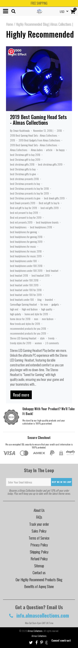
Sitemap (39, 565)
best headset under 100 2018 (24, 280)
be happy (60, 150)
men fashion (47, 319)
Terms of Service (39, 538)
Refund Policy (39, 558)
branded (49, 300)
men (36, 319)
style (42, 338)
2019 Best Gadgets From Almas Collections (39, 140)
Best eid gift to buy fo (49, 203)
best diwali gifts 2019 (54, 198)
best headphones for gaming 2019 (26, 242)
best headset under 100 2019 (24, 285)
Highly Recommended (40, 34)
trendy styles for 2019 (20, 343)
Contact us (39, 572)
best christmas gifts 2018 (22, 164)
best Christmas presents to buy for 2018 (29, 188)
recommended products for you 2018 (28, 329)
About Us (39, 510)
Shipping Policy (39, 551)
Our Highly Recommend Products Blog (39, 579)
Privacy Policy (39, 544)
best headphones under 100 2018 (26, 266)
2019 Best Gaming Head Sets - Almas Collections (38, 119)
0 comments (53, 343)
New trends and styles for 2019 (25, 324)
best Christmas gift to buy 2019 (25, 160)
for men (44, 304)
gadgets (55, 304)
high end (14, 309)
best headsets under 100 (22, 300)
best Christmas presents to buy (25, 184)
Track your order (39, 524)
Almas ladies (37, 150)
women (38, 343)
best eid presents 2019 (21, 222)
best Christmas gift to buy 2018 (25, 155)
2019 (12, 140)
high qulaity (15, 314)
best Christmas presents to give (25, 198)
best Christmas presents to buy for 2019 (29, 193)
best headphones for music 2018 (26, 251)
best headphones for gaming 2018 (26, 237)
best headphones (18, 227)
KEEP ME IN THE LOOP (61, 481)
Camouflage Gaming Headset (23, 304)
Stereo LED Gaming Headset (23, 338)
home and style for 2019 (36, 314)
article (49, 150)
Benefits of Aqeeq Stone (39, 586)
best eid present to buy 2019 (24, 213)
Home (9, 24)
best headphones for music (23, 246)
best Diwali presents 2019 (22, 203)
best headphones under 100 (23, 261)
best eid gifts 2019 (50, 208)
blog (39, 300)
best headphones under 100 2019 (26, 271)
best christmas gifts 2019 (50, 164)
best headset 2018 (19, 275)
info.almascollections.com (42, 615)
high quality (46, 309)
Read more (21, 395)
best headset (52, 271)
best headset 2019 (41, 275)
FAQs (39, 517)
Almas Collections (18, 150)
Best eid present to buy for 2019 (25, 217)
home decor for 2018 (20, 319)
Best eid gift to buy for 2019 (23, 208)
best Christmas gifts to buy (23, 169)
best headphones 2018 (41, 227)
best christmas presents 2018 (24, 179)
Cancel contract (61, 640)
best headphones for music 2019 (26, 256)
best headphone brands (47, 222)
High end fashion (30, 309)
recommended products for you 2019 (28, 333)
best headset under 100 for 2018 (26, 290)
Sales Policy (39, 531)
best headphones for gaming (23, 232)
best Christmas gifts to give (23, 174)
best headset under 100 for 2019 (26, 295)
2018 (59, 131)
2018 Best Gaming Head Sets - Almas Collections (33, 135)
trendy (51, 338)
